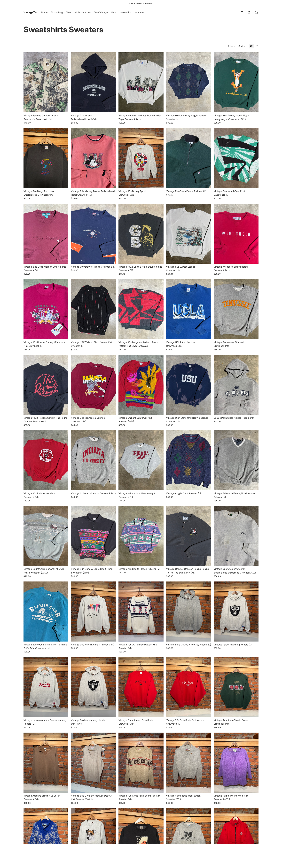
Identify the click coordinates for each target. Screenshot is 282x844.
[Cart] (256, 12)
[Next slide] (63, 82)
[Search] (242, 12)
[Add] (63, 107)
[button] (242, 46)
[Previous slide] (28, 82)
